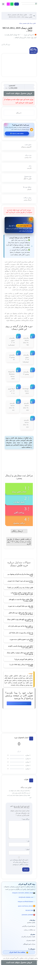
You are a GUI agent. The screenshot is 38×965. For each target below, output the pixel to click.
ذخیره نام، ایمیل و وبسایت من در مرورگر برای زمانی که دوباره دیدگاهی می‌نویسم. (19, 862)
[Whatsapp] (11, 4)
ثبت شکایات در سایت (29, 930)
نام (28, 841)
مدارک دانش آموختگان (29, 944)
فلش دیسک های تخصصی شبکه (17, 14)
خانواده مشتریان (30, 940)
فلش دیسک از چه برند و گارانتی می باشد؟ (20, 587)
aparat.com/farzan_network (25, 906)
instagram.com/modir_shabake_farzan (22, 893)
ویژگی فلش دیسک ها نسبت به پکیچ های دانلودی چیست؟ (21, 600)
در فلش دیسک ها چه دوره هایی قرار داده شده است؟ (20, 626)
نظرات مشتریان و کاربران (28, 936)
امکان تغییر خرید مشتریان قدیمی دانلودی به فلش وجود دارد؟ (20, 646)
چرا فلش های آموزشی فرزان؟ (23, 659)
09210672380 (29, 910)
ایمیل (27, 849)
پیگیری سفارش (31, 922)
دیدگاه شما (25, 819)
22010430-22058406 (27, 915)
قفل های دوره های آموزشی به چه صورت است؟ (20, 606)
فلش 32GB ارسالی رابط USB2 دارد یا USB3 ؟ (21, 665)
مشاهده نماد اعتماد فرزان (17, 952)
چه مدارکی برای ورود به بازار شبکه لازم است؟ (21, 633)
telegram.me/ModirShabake (25, 901)
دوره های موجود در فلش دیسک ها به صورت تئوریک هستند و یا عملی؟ (22, 593)
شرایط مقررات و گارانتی (28, 926)
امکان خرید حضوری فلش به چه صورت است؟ (21, 640)
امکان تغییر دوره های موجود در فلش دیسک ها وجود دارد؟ (20, 653)
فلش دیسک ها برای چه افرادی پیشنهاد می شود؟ (20, 574)
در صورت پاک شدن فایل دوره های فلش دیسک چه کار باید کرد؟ (21, 613)
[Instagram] (8, 4)
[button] (19, 575)
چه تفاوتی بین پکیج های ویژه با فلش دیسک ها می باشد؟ (20, 620)
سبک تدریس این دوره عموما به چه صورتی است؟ (20, 581)
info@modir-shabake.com (26, 897)
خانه (30, 14)
